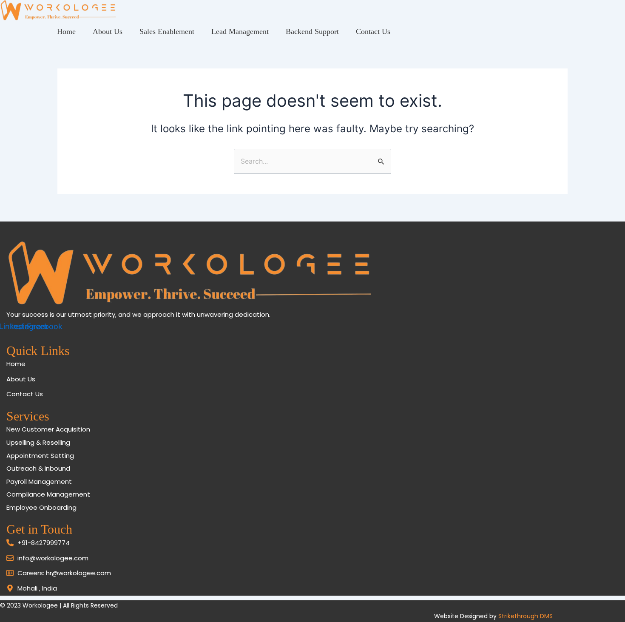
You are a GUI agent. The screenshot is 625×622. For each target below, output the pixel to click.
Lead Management (240, 31)
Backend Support (312, 31)
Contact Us (373, 31)
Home (66, 31)
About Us (107, 31)
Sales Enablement (166, 31)
